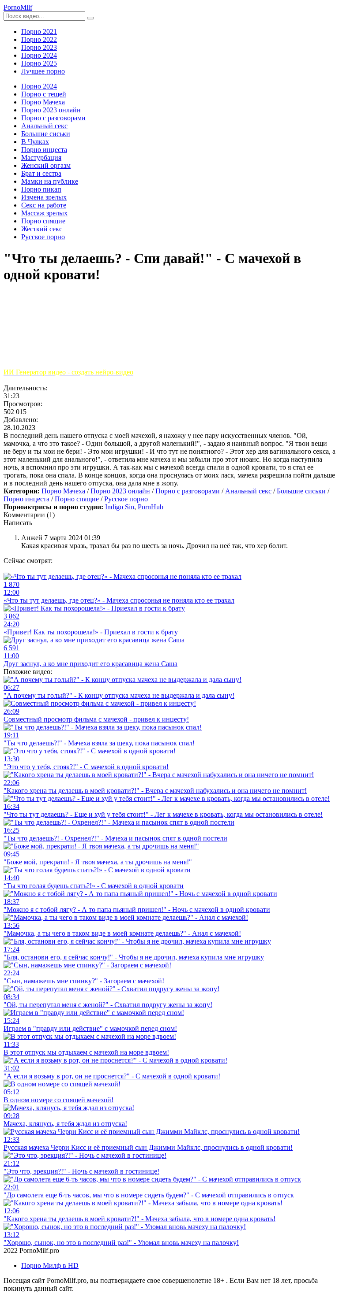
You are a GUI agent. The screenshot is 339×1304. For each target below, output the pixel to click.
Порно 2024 (39, 55)
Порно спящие (77, 499)
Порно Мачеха (63, 491)
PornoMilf (18, 7)
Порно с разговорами (187, 491)
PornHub (150, 507)
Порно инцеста (26, 499)
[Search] (90, 18)
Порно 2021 (39, 31)
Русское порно (126, 499)
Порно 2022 (39, 39)
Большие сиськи (301, 491)
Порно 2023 (39, 47)
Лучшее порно (43, 71)
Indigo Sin (119, 507)
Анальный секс (248, 491)
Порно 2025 (39, 63)
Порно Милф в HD (50, 1265)
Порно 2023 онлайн (120, 491)
